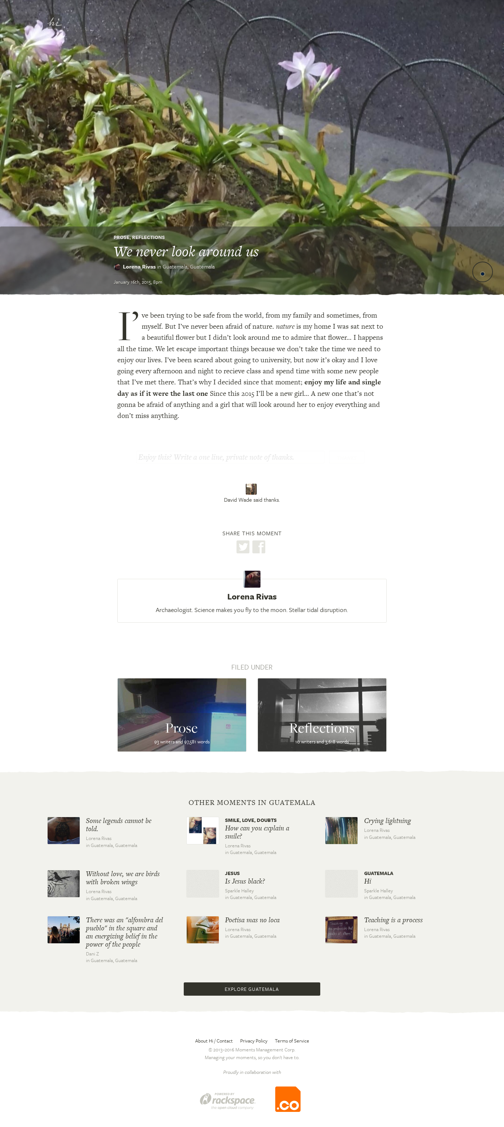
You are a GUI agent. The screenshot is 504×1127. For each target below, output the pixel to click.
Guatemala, (189, 266)
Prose (122, 237)
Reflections (148, 237)
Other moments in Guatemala (252, 802)
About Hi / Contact (214, 1040)
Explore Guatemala (252, 989)
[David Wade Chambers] (252, 489)
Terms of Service (292, 1040)
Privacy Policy (253, 1040)
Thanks (347, 457)
